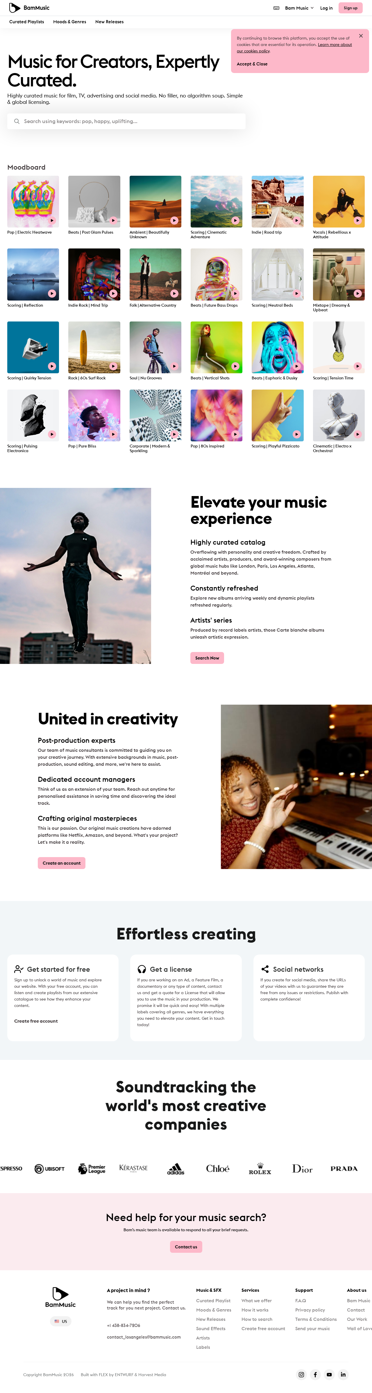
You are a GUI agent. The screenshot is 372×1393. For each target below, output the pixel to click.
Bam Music (296, 8)
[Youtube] (329, 1374)
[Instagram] (301, 1374)
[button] (126, 121)
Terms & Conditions (316, 1319)
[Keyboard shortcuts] (276, 8)
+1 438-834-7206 (123, 1325)
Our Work (357, 1319)
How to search (257, 1319)
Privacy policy (310, 1310)
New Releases (109, 21)
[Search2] (16, 121)
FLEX (103, 1374)
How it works (255, 1310)
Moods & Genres (69, 21)
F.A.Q (300, 1300)
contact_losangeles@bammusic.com (144, 1337)
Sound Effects (211, 1328)
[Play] (52, 220)
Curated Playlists (26, 21)
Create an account (62, 863)
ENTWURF (124, 1374)
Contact (356, 1310)
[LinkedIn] (343, 1374)
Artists (203, 1338)
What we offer (257, 1300)
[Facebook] (315, 1374)
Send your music (312, 1328)
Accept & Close (252, 64)
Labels (203, 1347)
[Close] (361, 36)
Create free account (36, 1021)
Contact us (186, 1247)
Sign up (350, 7)
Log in (326, 8)
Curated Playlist (213, 1300)
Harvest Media (152, 1374)
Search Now (207, 658)
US (64, 1321)
